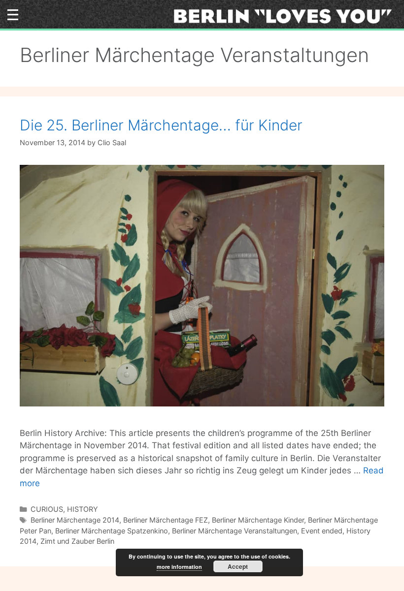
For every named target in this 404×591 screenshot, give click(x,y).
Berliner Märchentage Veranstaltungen (234, 531)
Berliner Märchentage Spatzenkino (111, 531)
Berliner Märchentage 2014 (75, 520)
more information (179, 566)
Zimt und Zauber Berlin (77, 541)
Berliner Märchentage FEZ (165, 520)
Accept (238, 566)
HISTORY (82, 509)
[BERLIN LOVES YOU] (286, 16)
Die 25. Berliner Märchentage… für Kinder (161, 125)
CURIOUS (47, 509)
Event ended (321, 531)
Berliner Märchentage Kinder (258, 520)
